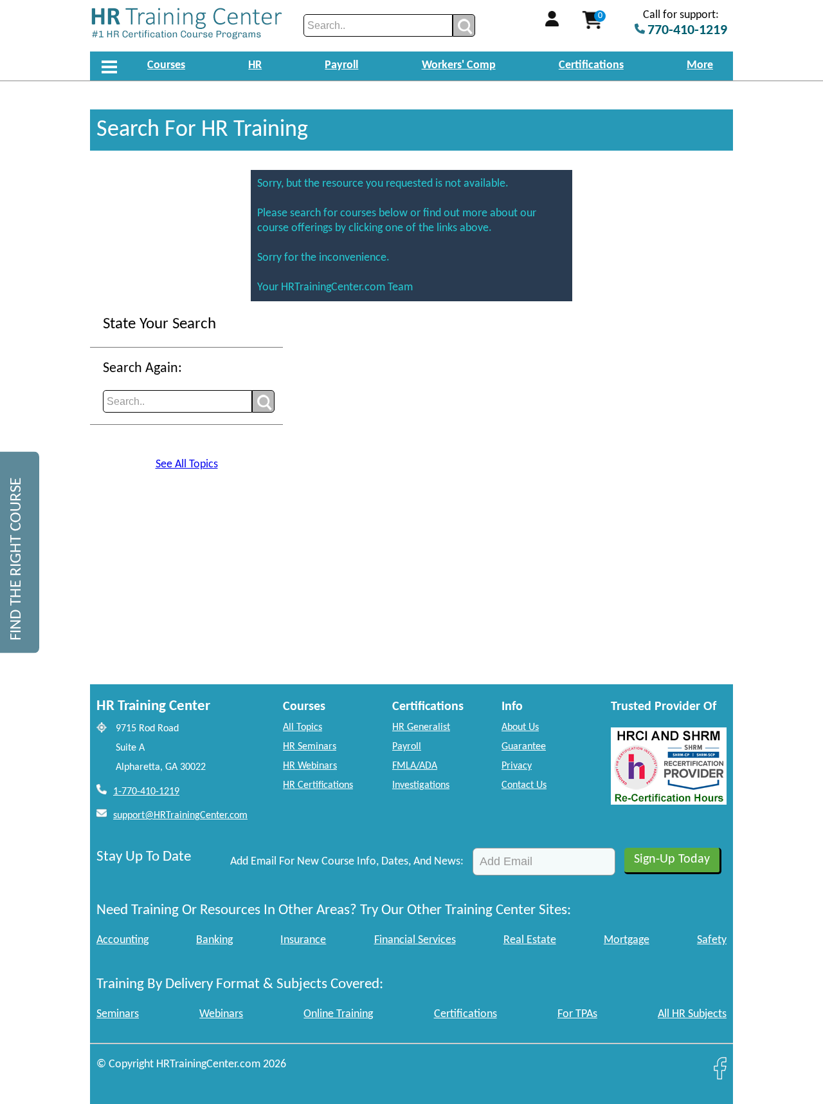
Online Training (338, 1014)
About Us (520, 727)
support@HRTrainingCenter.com (180, 815)
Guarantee (524, 747)
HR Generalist (421, 727)
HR (255, 65)
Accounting (122, 940)
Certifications (591, 65)
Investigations (420, 785)
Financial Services (415, 940)
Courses (166, 65)
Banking (214, 940)
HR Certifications (318, 785)
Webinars (221, 1014)
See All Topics (187, 464)
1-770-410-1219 (146, 792)
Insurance (303, 940)
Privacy (517, 766)
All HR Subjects (692, 1014)
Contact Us (524, 785)
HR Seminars (309, 747)
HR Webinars (310, 766)
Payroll (341, 65)
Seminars (117, 1014)
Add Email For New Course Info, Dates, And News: (347, 862)
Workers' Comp (459, 65)
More (700, 65)
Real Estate (529, 940)
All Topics (302, 727)
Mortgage (626, 940)
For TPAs (577, 1014)
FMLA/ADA (414, 766)
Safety (712, 940)
